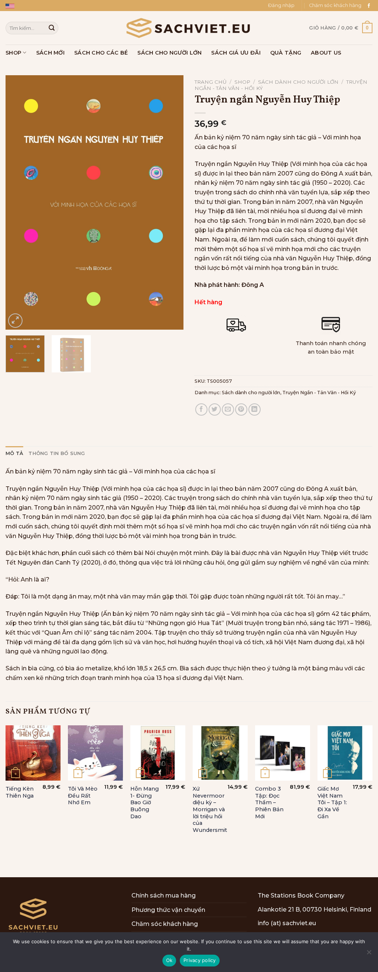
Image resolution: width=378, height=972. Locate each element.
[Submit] (51, 28)
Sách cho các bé (101, 52)
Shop (13, 52)
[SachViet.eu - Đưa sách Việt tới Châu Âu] (189, 28)
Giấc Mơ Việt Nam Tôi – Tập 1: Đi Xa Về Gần (332, 802)
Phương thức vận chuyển (168, 909)
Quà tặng (285, 52)
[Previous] (18, 202)
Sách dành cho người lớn (298, 82)
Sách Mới (50, 52)
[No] (368, 954)
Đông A (252, 284)
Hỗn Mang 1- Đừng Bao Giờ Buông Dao (144, 802)
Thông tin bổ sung (56, 453)
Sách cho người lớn (169, 52)
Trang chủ (211, 82)
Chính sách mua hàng (163, 895)
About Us (326, 52)
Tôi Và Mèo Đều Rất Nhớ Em (82, 795)
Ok (169, 960)
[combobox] (32, 28)
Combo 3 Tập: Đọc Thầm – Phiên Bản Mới (269, 802)
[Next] (170, 202)
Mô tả (14, 453)
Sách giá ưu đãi (235, 52)
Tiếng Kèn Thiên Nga (20, 792)
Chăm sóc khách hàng (335, 5)
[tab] (14, 453)
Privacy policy (199, 960)
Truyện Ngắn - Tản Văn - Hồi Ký (319, 392)
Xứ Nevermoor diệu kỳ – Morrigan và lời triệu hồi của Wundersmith (212, 809)
